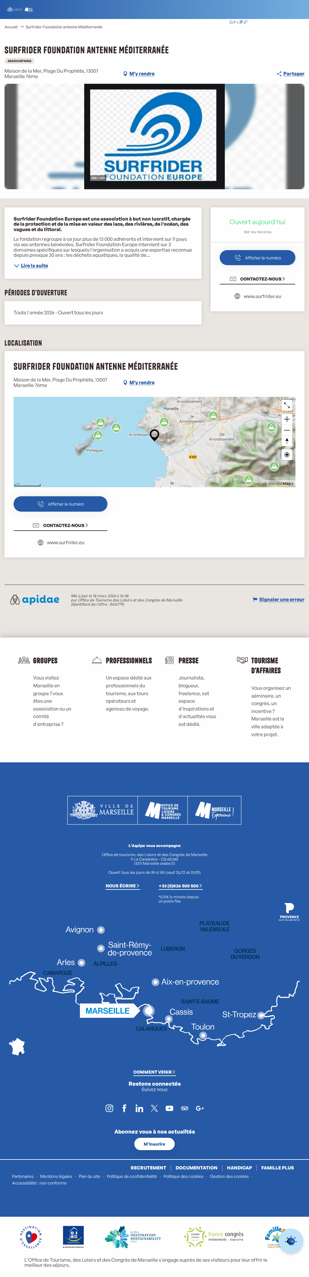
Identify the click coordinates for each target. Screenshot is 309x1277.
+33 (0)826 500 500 (179, 885)
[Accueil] (231, 23)
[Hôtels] (236, 23)
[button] (269, 22)
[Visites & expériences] (245, 23)
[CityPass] (240, 23)
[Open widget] (291, 1241)
